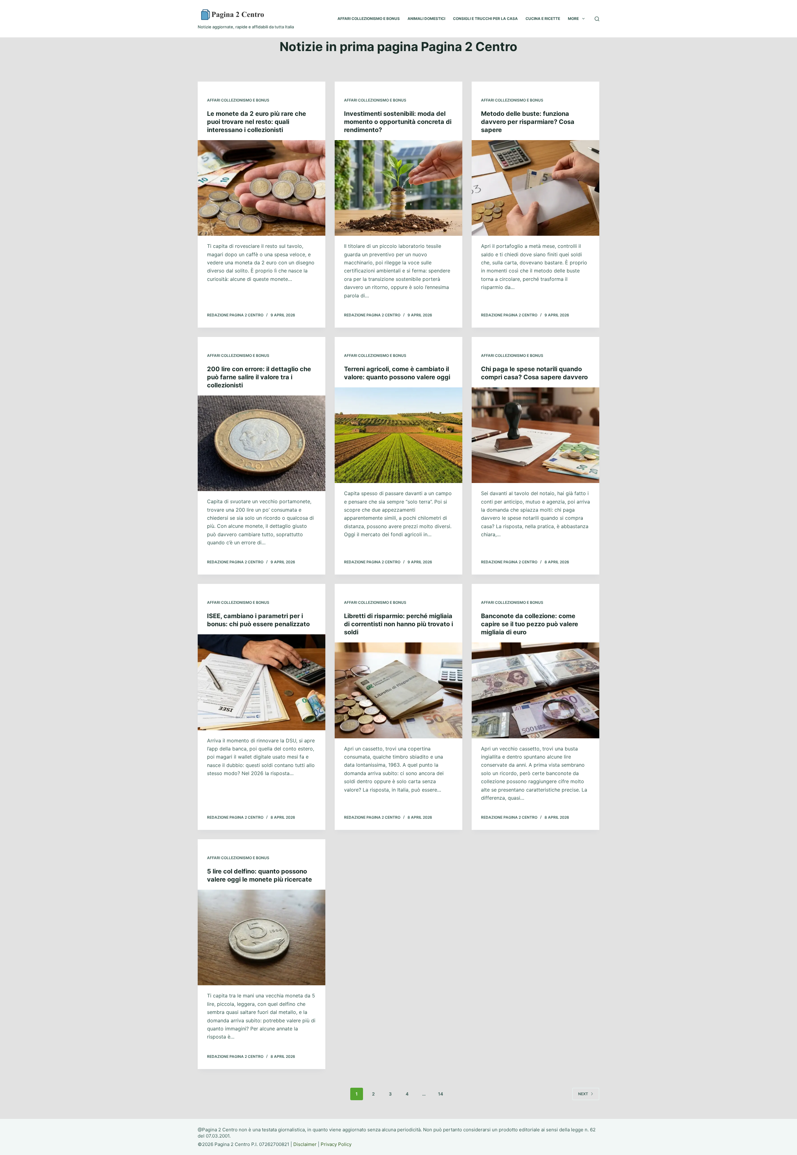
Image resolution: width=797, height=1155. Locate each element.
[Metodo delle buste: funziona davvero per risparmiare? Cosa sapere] (535, 188)
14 (440, 1093)
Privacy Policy (336, 1144)
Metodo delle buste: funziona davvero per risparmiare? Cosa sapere (527, 122)
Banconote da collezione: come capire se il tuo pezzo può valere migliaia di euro (529, 624)
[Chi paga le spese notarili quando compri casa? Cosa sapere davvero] (535, 435)
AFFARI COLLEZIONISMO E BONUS (368, 18)
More (573, 18)
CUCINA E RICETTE (543, 18)
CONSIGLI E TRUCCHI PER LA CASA (485, 18)
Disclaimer (305, 1144)
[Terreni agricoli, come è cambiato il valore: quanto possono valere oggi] (398, 435)
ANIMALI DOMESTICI (426, 18)
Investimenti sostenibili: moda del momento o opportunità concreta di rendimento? (397, 122)
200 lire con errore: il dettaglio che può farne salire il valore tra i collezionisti (259, 377)
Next (583, 1093)
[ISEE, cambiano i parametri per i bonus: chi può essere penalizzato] (261, 682)
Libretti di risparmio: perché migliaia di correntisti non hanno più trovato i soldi (398, 624)
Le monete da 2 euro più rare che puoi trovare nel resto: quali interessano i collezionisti (256, 122)
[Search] (597, 19)
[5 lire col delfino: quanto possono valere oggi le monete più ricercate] (261, 938)
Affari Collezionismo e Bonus (238, 100)
